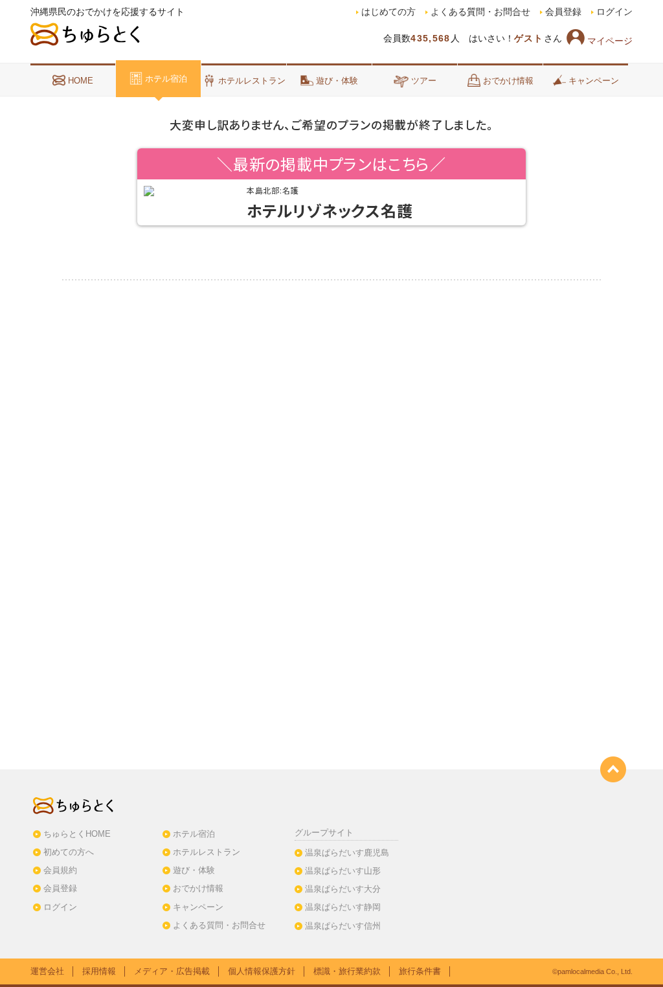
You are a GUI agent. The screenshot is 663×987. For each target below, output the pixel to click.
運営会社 (47, 971)
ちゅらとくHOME (77, 834)
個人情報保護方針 (261, 971)
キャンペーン (593, 80)
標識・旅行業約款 (347, 971)
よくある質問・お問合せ (480, 12)
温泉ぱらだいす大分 (343, 889)
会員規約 (60, 870)
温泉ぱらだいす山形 (343, 871)
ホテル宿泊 (166, 79)
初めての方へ (68, 852)
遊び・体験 (337, 80)
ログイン (614, 12)
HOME (80, 80)
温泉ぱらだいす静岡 (343, 907)
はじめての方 (388, 12)
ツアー (423, 80)
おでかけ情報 (508, 80)
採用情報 (99, 971)
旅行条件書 (420, 971)
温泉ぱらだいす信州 (343, 926)
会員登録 (563, 12)
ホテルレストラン (252, 80)
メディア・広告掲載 (172, 971)
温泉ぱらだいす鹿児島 (347, 852)
